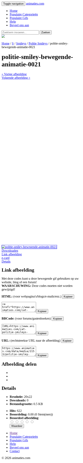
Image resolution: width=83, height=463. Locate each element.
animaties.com (35, 3)
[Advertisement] (41, 121)
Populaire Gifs (19, 18)
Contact (15, 451)
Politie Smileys (38, 43)
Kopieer (68, 296)
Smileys (21, 43)
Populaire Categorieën (24, 14)
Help (13, 21)
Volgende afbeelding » (16, 77)
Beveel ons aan (19, 25)
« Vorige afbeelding (14, 74)
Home (14, 10)
